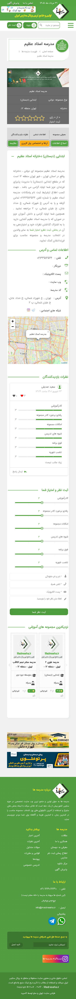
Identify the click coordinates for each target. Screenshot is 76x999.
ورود (28, 25)
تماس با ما (28, 3)
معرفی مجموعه (59, 134)
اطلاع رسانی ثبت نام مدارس (57, 855)
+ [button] (12, 321)
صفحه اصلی (47, 51)
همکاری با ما (61, 841)
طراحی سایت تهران (47, 993)
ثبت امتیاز (54, 122)
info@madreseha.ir (46, 907)
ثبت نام (12, 25)
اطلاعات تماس (39, 134)
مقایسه (13, 143)
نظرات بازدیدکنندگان (19, 134)
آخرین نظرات (33, 841)
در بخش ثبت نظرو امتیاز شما (45, 230)
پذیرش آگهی (13, 3)
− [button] (12, 326)
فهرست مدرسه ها (29, 51)
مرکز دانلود (62, 864)
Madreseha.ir (51, 987)
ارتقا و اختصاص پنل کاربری (34, 143)
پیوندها (36, 859)
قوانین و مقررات (32, 853)
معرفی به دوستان (59, 847)
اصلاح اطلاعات (59, 143)
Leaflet (64, 362)
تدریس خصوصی (31, 865)
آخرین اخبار (34, 836)
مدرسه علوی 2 (52, 662)
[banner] (18, 9)
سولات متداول (33, 847)
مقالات (64, 836)
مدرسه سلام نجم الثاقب (24, 662)
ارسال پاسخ (17, 471)
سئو (34, 993)
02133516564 (44, 258)
